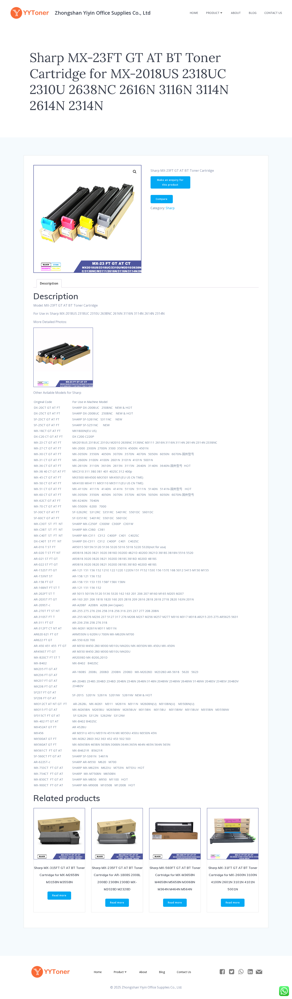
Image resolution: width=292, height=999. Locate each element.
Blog (252, 13)
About (236, 13)
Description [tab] (49, 283)
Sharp (170, 208)
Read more (59, 895)
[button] (134, 171)
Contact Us (273, 13)
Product (212, 13)
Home (194, 13)
